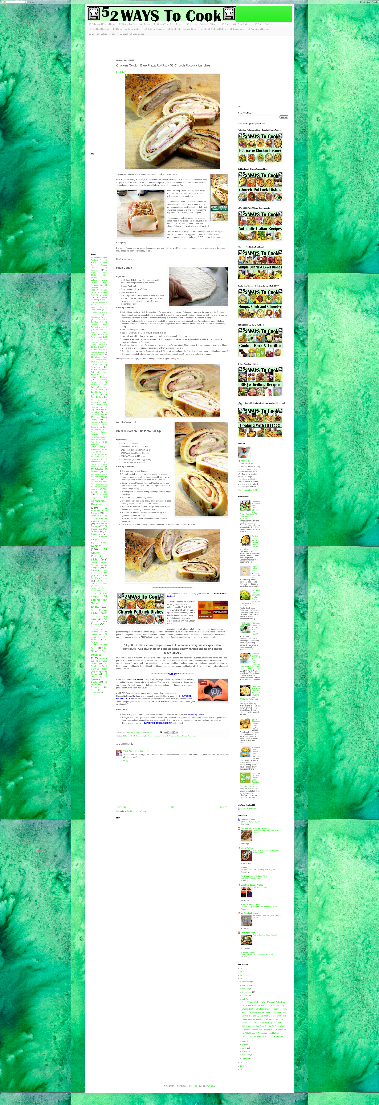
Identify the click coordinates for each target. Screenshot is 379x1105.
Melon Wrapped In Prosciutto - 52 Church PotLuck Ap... (264, 1002)
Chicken (94, 690)
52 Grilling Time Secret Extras (168, 24)
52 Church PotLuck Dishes (213, 29)
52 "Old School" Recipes (99, 490)
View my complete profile (248, 490)
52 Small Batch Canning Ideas (182, 29)
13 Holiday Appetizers (99, 365)
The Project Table (248, 933)
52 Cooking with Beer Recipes (99, 570)
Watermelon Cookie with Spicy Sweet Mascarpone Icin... (264, 1009)
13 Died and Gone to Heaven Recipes (99, 332)
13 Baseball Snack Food (99, 287)
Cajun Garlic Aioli (254, 569)
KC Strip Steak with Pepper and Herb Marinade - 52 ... (263, 1033)
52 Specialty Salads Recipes (102, 34)
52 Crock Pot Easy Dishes (132, 34)
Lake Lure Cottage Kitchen (252, 885)
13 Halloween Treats (99, 357)
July (244, 999)
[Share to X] (171, 732)
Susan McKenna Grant (250, 904)
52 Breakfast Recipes (99, 29)
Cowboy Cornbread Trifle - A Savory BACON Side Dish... (264, 1030)
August (245, 996)
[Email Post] (161, 732)
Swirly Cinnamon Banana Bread (256, 722)
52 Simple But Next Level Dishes (134, 24)
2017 (242, 968)
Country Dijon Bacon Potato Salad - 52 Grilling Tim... (263, 1037)
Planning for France (260, 887)
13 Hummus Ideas (98, 402)
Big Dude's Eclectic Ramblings (254, 828)
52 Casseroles (237, 29)
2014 (242, 979)
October (245, 989)
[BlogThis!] (168, 732)
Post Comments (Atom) (136, 811)
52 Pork (104, 619)
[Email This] (165, 732)
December (246, 982)
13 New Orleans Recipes (99, 432)
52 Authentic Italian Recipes (99, 510)
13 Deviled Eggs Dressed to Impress (99, 324)
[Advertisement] (145, 47)
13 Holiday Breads (99, 370)
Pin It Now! (121, 72)
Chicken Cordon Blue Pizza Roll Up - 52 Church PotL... (264, 1026)
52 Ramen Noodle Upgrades (126, 29)
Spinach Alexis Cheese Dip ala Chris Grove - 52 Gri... (263, 1019)
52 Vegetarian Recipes (99, 684)
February (246, 1055)
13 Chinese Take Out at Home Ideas (99, 312)
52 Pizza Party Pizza (188, 736)
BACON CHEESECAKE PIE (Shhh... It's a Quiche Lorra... (264, 1012)
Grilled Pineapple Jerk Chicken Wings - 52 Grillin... (262, 1023)
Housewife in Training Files (250, 878)
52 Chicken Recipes (152, 736)
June (244, 1041)
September (247, 992)
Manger (244, 868)
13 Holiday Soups (98, 400)
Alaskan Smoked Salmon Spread (265, 935)
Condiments (103, 690)
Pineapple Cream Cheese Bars (256, 750)
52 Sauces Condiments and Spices (99, 643)
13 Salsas (95, 457)
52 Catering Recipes (154, 29)
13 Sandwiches (138, 736)
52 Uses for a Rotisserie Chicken (202, 24)
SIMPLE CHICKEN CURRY (250, 822)
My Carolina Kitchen (249, 913)
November (246, 985)
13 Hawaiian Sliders (100, 359)
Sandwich (96, 692)
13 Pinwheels (128, 736)
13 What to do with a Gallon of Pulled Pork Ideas (99, 486)
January (245, 1058)
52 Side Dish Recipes (99, 651)
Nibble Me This (247, 848)
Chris (125, 751)
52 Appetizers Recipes (258, 29)
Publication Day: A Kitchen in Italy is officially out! (258, 870)
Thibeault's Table (248, 820)
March (245, 1051)
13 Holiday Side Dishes (99, 395)
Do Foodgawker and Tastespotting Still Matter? (257, 954)
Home (173, 807)
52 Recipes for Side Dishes (99, 632)
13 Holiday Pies (99, 392)
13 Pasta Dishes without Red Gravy (99, 439)
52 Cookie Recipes (263, 24)
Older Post (224, 807)
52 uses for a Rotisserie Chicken (99, 678)
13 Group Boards (97, 354)
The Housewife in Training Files (254, 876)
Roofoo (194, 1086)
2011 (242, 1070)
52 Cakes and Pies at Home (102, 24)
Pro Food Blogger (248, 952)
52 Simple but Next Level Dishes (99, 661)
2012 (242, 1066)
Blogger (211, 1086)
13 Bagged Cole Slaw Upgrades (99, 267)
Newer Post (121, 807)
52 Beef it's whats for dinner (99, 519)
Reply (125, 761)
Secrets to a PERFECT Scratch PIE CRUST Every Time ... (265, 1016)
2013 (242, 1063)
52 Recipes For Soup (99, 637)
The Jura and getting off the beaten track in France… (260, 907)
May (244, 1044)
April (244, 1048)
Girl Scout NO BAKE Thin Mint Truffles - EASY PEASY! (256, 628)
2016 (242, 972)
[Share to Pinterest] (176, 732)
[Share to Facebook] (173, 732)
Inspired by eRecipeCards (247, 462)
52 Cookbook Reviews (99, 562)
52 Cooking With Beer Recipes (236, 24)
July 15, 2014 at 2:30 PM (138, 751)
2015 (242, 975)
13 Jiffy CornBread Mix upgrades (99, 409)
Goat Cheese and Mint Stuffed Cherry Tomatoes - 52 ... (264, 1006)
